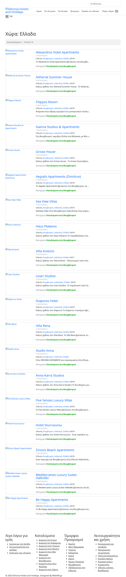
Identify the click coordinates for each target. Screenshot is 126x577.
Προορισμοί (74, 11)
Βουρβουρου (48, 58)
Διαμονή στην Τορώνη (49, 546)
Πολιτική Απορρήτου (108, 555)
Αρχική (39, 11)
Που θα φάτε (63, 11)
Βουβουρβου (48, 406)
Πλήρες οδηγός (108, 11)
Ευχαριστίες (104, 564)
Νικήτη (71, 544)
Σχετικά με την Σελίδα (19, 544)
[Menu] (116, 11)
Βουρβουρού (48, 83)
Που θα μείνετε (49, 11)
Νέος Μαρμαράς (76, 547)
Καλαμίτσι (73, 553)
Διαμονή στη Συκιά (48, 540)
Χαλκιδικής (58, 282)
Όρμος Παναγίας (76, 561)
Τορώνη (72, 550)
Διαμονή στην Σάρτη (48, 569)
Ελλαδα (66, 406)
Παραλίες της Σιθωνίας (90, 11)
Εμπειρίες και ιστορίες (20, 553)
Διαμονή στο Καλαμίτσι (50, 543)
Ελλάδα (66, 58)
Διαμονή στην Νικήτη (49, 549)
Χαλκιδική (58, 83)
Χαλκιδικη (58, 58)
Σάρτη (71, 558)
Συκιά (71, 555)
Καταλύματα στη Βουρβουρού (61, 66)
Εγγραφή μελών (105, 561)
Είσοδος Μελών (105, 558)
